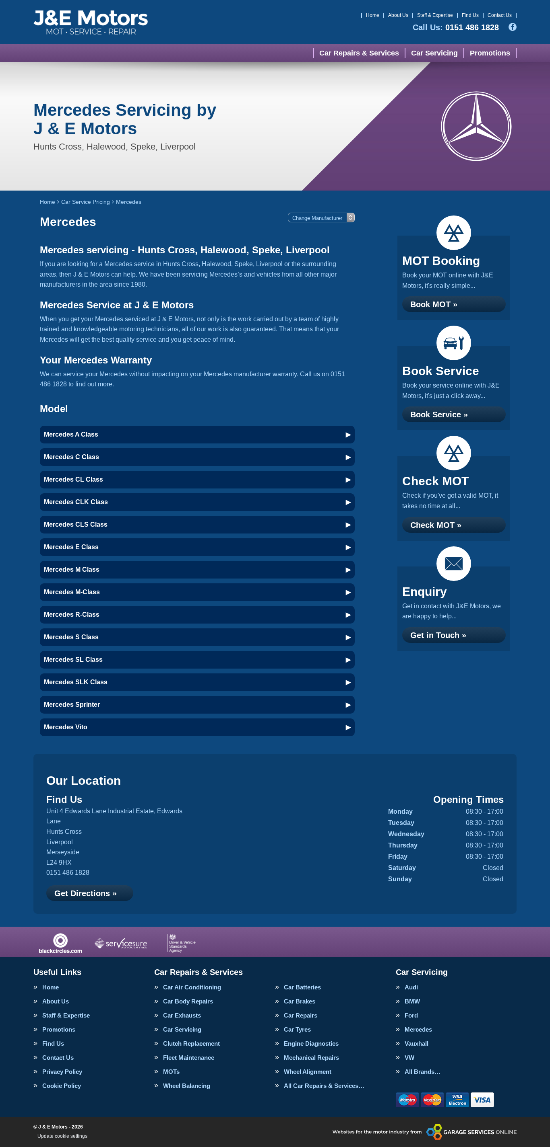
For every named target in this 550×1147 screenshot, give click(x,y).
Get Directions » (85, 893)
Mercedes (418, 1029)
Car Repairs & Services (359, 53)
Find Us (470, 15)
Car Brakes (299, 1001)
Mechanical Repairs (311, 1058)
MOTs (171, 1072)
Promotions (490, 53)
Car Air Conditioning (192, 987)
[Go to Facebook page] (513, 27)
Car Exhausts (182, 1015)
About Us (398, 15)
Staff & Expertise (435, 15)
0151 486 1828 (456, 27)
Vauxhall (416, 1043)
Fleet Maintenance (188, 1058)
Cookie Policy (61, 1086)
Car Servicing (434, 53)
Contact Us (500, 15)
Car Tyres (297, 1029)
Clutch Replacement (191, 1043)
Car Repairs (300, 1015)
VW (409, 1058)
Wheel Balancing (186, 1086)
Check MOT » (435, 525)
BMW (412, 1001)
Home (372, 15)
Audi (411, 987)
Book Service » (439, 414)
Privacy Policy (62, 1072)
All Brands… (422, 1072)
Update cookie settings (62, 1136)
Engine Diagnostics (311, 1043)
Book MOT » (433, 304)
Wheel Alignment (307, 1072)
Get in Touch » (438, 635)
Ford (411, 1015)
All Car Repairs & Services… (324, 1086)
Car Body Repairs (188, 1001)
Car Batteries (302, 987)
